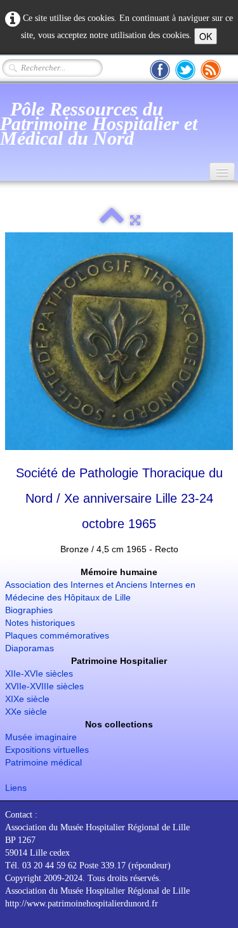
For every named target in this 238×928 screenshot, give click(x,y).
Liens (16, 788)
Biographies (29, 610)
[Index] (111, 220)
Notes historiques (40, 623)
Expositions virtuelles (47, 750)
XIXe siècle (27, 699)
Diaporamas (29, 648)
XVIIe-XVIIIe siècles (44, 686)
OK (205, 36)
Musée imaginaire (41, 737)
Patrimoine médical (43, 762)
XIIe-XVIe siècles (39, 673)
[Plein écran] (135, 220)
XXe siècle (26, 711)
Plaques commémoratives (57, 635)
